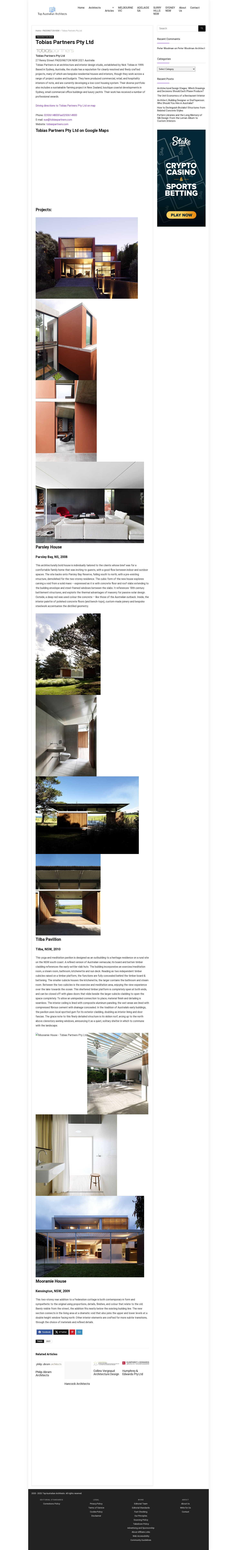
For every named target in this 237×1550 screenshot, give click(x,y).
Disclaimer (96, 1516)
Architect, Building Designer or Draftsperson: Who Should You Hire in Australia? (181, 102)
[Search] (202, 28)
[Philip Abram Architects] (49, 1363)
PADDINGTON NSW (51, 31)
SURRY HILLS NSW (157, 10)
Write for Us (185, 1508)
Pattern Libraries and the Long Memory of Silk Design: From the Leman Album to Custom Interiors (179, 118)
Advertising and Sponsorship (140, 1528)
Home (81, 7)
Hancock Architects (77, 1383)
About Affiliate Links (141, 1532)
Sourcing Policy (141, 1520)
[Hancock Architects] (77, 1363)
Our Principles (140, 1516)
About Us (182, 9)
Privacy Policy (96, 1503)
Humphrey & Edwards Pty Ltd (132, 1372)
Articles (109, 10)
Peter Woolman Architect (191, 48)
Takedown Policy (141, 1524)
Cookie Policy (96, 1512)
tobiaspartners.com (57, 124)
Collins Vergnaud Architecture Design (106, 1372)
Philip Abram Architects (44, 1373)
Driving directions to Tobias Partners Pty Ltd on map (65, 105)
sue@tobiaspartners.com (58, 119)
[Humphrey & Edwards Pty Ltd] (135, 1363)
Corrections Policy (51, 1503)
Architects (95, 7)
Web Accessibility (141, 1536)
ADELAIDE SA (143, 9)
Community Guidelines (140, 1540)
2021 (48, 1341)
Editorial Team (141, 1503)
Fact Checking (140, 1512)
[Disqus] (92, 1437)
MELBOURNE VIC (125, 9)
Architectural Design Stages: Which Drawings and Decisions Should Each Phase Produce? (181, 90)
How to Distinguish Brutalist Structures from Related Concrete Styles (181, 109)
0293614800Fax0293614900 (60, 115)
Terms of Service (96, 1508)
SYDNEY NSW (170, 9)
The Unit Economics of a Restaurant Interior (181, 95)
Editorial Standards (141, 1508)
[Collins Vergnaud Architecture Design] (107, 1363)
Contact (195, 7)
